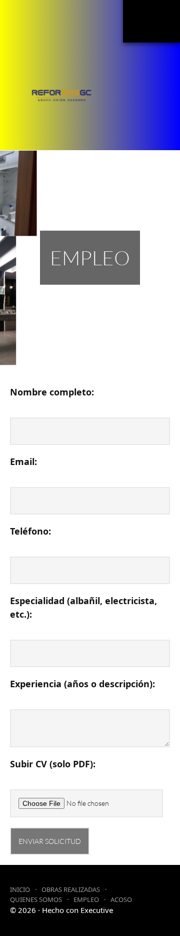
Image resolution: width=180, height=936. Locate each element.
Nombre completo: (52, 392)
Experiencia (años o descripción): (82, 684)
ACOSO (121, 899)
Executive (96, 910)
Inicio (20, 889)
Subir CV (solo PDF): (53, 764)
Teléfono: (30, 531)
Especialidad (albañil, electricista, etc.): (83, 607)
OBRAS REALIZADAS (71, 889)
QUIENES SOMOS (36, 899)
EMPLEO (86, 899)
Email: (23, 461)
